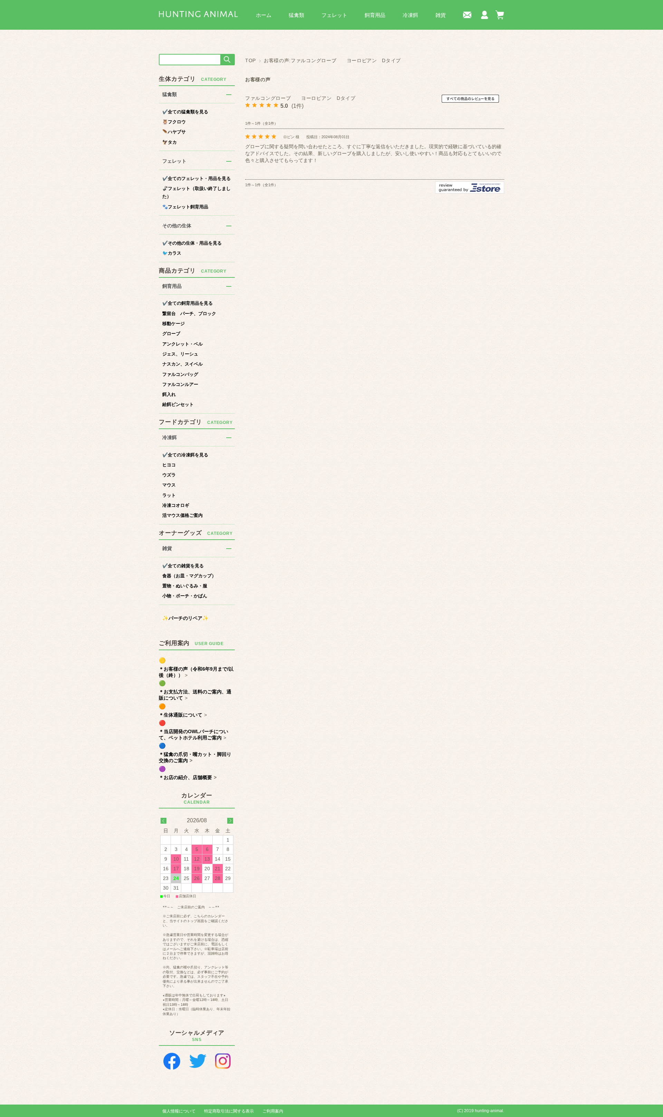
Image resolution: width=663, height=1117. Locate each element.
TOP (250, 60)
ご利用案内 (272, 1111)
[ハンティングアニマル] (198, 14)
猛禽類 (296, 15)
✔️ (185, 111)
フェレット (334, 15)
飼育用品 (375, 15)
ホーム (263, 15)
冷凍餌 (410, 15)
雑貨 (440, 15)
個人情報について (178, 1111)
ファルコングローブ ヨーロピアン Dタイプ (300, 98)
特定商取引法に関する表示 (229, 1111)
